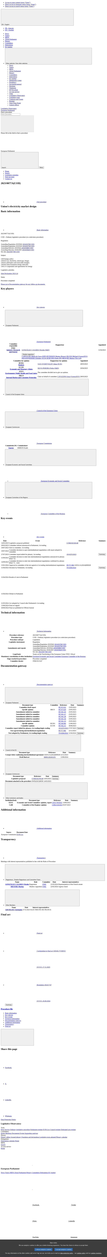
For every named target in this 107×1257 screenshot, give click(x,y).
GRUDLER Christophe (13, 910)
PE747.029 (62, 710)
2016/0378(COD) (28, 244)
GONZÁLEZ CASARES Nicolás (17, 884)
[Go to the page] (82, 601)
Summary (102, 554)
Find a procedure (6, 112)
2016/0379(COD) (28, 246)
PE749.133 (62, 721)
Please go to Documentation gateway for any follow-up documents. (23, 284)
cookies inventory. (96, 1253)
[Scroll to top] (17, 1037)
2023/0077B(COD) (13, 252)
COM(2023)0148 (72, 543)
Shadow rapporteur (28, 354)
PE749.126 (62, 712)
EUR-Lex (20, 834)
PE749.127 (62, 714)
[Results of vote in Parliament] (82, 584)
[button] (32, 1164)
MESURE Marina (17, 886)
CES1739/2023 (57, 803)
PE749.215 (62, 726)
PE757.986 (70, 565)
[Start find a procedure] (17, 123)
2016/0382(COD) (28, 250)
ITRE (44, 884)
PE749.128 (62, 716)
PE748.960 (62, 723)
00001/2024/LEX (50, 757)
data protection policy (66, 1253)
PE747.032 (62, 707)
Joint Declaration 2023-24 (9, 273)
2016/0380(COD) (27, 248)
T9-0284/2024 (71, 568)
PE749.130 (62, 719)
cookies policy (81, 1253)
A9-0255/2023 (71, 554)
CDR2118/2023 (57, 805)
